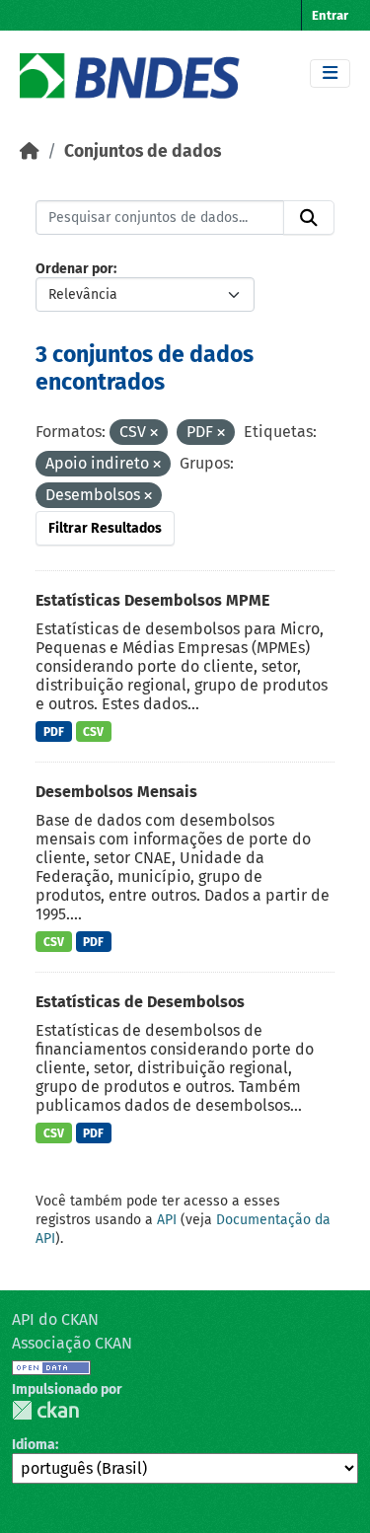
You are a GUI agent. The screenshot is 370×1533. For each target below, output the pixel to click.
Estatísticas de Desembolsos (140, 1001)
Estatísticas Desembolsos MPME (152, 600)
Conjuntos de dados (142, 151)
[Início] (29, 151)
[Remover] (154, 433)
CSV (93, 732)
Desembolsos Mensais (116, 791)
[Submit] (308, 218)
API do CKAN (55, 1319)
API (167, 1219)
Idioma (33, 1444)
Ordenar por (74, 268)
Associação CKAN (72, 1343)
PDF (53, 732)
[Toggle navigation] (330, 73)
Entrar (330, 15)
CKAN (45, 1410)
